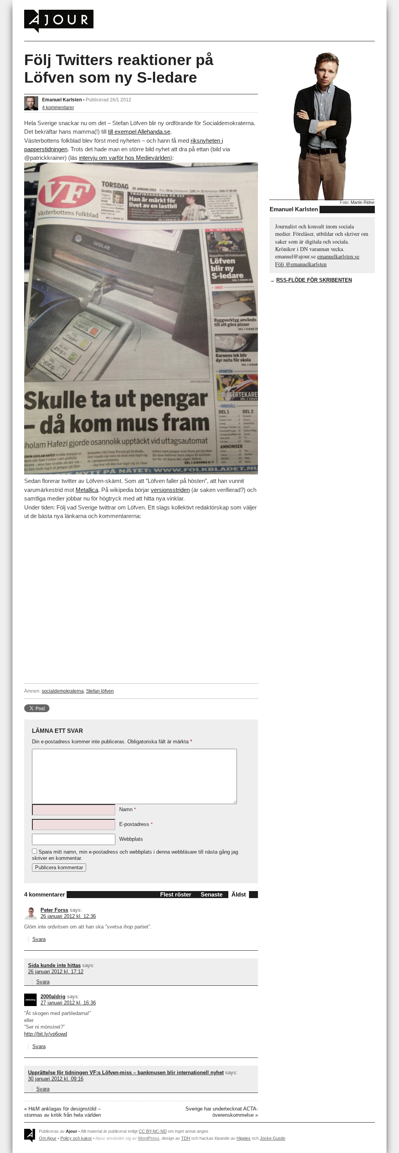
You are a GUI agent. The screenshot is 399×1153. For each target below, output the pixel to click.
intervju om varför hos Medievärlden (124, 157)
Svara (39, 939)
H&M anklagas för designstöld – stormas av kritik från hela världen (62, 1112)
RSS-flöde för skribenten (314, 280)
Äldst (238, 894)
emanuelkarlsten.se (338, 256)
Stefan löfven (100, 690)
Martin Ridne (362, 202)
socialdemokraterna (63, 690)
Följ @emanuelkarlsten (301, 264)
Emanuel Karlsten (62, 99)
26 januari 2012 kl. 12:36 (68, 916)
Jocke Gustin (272, 1138)
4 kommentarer (58, 107)
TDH (185, 1138)
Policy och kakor (76, 1138)
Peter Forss (54, 910)
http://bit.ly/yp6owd (45, 1034)
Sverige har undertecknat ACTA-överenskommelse (221, 1112)
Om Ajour (47, 1138)
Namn (127, 809)
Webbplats (131, 839)
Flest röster (175, 894)
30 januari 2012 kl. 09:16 (55, 1079)
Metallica (87, 489)
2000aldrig (53, 996)
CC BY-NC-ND (153, 1131)
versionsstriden (170, 489)
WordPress (148, 1138)
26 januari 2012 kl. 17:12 (55, 971)
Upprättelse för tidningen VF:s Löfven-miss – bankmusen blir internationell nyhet (126, 1072)
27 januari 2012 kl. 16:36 (68, 1003)
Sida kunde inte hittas (54, 965)
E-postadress (136, 824)
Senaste (211, 894)
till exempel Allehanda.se (139, 131)
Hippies (244, 1138)
